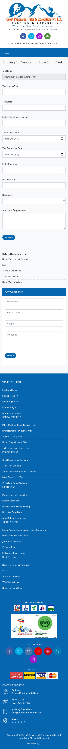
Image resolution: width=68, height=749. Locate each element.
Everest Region (9, 407)
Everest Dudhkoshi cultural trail (17, 430)
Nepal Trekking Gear (12, 282)
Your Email (7, 101)
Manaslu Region (10, 396)
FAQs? (5, 265)
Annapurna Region (11, 413)
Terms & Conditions (48, 43)
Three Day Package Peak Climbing (19, 471)
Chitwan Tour (8, 547)
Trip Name (7, 71)
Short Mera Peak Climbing (15, 460)
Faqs (28, 43)
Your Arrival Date (10, 132)
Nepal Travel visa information (16, 259)
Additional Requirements (14, 210)
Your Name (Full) (10, 86)
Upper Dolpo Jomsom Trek (15, 442)
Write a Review (18, 43)
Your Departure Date (12, 148)
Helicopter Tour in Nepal (13, 553)
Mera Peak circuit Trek (13, 477)
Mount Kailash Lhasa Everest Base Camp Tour (24, 530)
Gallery (34, 43)
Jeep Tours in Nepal (11, 541)
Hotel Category (9, 164)
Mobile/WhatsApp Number (15, 117)
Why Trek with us (10, 276)
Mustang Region (10, 390)
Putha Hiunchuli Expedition (15, 495)
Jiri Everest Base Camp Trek (15, 448)
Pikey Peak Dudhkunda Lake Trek (18, 425)
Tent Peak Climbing (11, 465)
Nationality (7, 195)
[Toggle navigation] (7, 52)
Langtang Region (10, 401)
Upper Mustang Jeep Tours (15, 535)
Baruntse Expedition (12, 512)
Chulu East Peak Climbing (14, 483)
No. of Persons (9, 179)
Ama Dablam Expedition (14, 518)
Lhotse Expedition (11, 500)
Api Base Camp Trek (12, 436)
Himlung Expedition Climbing (16, 506)
